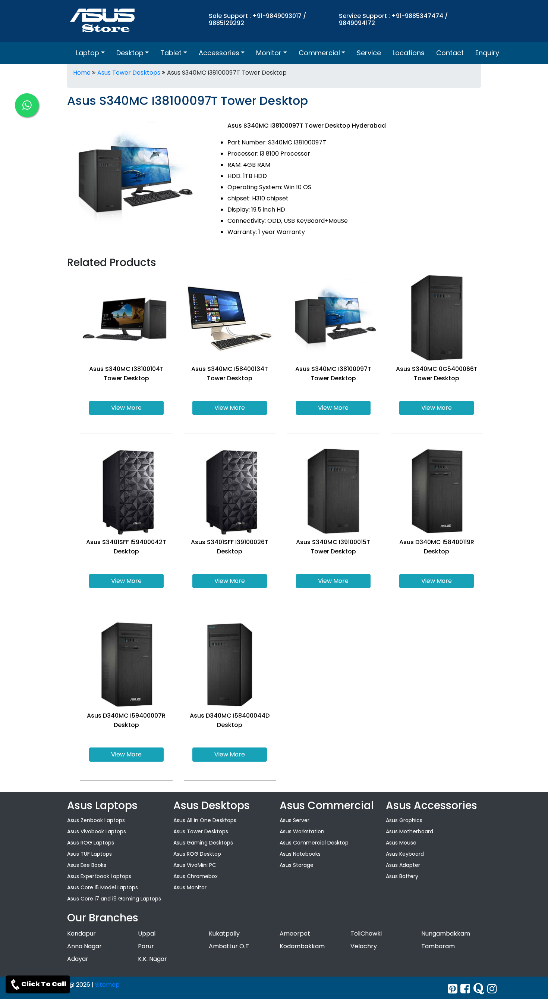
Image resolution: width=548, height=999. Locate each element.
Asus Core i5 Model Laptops (102, 887)
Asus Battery (402, 876)
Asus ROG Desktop (197, 854)
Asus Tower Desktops (128, 72)
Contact (450, 52)
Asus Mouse (401, 842)
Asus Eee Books (86, 865)
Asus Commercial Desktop (314, 842)
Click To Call (43, 984)
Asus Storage (297, 865)
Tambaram (438, 946)
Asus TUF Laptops (89, 854)
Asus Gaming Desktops (203, 842)
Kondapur (81, 933)
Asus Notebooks (300, 854)
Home (82, 72)
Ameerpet (295, 933)
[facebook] (465, 989)
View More (126, 407)
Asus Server (294, 820)
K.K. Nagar (152, 959)
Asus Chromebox (195, 876)
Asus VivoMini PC (194, 865)
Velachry (363, 946)
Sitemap (107, 984)
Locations (409, 52)
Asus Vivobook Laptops (96, 831)
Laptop (87, 52)
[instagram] (492, 989)
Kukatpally (224, 933)
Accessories (219, 52)
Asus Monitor (190, 887)
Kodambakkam (302, 946)
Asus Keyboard (405, 854)
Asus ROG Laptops (90, 842)
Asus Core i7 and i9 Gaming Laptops (114, 898)
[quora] (478, 989)
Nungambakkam (445, 933)
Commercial (319, 52)
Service (369, 52)
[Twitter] (452, 989)
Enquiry (487, 52)
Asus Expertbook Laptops (99, 876)
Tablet (171, 52)
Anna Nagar (84, 946)
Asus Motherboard (409, 831)
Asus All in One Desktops (204, 820)
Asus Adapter (403, 865)
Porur (146, 946)
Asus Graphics (404, 820)
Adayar (77, 959)
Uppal (146, 933)
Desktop (130, 52)
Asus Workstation (302, 831)
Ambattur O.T (229, 946)
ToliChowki (366, 933)
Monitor (268, 52)
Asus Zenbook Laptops (96, 820)
